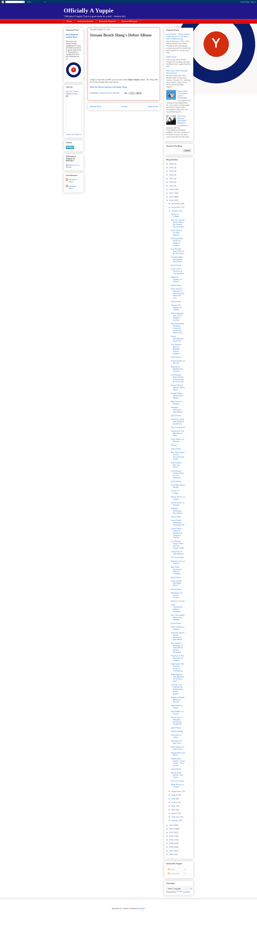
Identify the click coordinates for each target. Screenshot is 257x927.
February (175, 817)
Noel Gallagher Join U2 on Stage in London (177, 316)
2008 (171, 847)
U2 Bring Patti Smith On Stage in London (177, 241)
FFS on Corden (177, 557)
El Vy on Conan (177, 781)
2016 (171, 197)
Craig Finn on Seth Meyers (177, 552)
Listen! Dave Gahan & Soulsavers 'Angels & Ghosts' (176, 533)
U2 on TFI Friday (175, 492)
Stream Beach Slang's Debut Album (178, 387)
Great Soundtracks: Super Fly (177, 338)
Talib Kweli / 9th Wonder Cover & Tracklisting (177, 667)
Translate (186, 892)
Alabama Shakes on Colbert (176, 279)
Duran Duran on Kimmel (178, 504)
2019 (171, 186)
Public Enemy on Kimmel (178, 362)
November (176, 207)
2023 (171, 171)
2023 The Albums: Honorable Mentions (181, 119)
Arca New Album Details (178, 486)
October (175, 211)
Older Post (153, 106)
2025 (171, 164)
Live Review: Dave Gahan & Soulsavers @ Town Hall (177, 378)
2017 (171, 193)
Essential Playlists (107, 21)
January (175, 820)
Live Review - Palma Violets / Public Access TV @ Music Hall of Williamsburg (178, 36)
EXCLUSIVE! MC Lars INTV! (176, 465)
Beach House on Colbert (178, 498)
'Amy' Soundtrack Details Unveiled (177, 608)
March (174, 813)
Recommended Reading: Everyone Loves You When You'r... (177, 328)
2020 (171, 182)
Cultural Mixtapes (130, 21)
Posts (172, 869)
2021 (171, 178)
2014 (171, 825)
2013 (171, 829)
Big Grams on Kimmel (177, 402)
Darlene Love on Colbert (178, 562)
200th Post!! (171, 57)
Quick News (176, 265)
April (173, 810)
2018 (171, 189)
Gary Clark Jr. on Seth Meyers (177, 232)
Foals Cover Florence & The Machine (177, 271)
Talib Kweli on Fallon (176, 706)
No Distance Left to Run (72, 35)
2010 (171, 840)
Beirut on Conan (178, 601)
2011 (171, 836)
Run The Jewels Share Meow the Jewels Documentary (178, 223)
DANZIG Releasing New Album (176, 510)
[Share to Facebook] (137, 93)
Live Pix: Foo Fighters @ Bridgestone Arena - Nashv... (177, 689)
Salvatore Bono (73, 180)
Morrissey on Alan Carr (176, 742)
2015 (171, 200)
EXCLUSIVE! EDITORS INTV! (176, 583)
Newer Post (95, 106)
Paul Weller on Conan (177, 712)
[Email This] (130, 93)
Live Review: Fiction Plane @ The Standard (177, 474)
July (173, 799)
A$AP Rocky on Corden (177, 785)
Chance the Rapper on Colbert (176, 307)
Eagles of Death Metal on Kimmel (177, 699)
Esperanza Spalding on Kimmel (177, 369)
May (173, 806)
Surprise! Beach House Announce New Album (177, 636)
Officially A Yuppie (89, 10)
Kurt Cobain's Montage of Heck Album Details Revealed (177, 647)
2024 (171, 167)
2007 (171, 851)
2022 (171, 175)
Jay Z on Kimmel (178, 427)
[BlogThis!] (132, 93)
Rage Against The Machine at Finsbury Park (177, 677)
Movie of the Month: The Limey (177, 775)
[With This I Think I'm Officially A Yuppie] (74, 132)
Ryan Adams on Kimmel (177, 440)
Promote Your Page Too (73, 134)
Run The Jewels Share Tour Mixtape (178, 617)
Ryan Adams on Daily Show (177, 748)
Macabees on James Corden (176, 595)
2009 (171, 843)
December (176, 203)
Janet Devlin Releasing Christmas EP (177, 522)
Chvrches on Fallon (176, 736)
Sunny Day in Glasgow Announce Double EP (176, 720)
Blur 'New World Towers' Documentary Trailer (177, 455)
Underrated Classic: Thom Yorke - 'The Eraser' (178, 762)
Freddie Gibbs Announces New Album (177, 259)
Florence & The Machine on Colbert (177, 658)
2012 (171, 832)
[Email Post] (125, 93)
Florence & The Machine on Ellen (177, 433)
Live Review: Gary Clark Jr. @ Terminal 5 (178, 251)
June (173, 802)
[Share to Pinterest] (140, 93)
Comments (174, 873)
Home (69, 21)
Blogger (142, 908)
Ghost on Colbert (175, 215)
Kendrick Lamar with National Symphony (177, 421)
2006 (171, 854)
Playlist (174, 445)
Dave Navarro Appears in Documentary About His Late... (177, 293)
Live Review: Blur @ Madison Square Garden (176, 349)
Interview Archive (85, 21)
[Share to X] (135, 93)
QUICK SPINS (177, 731)
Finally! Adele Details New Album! (177, 395)
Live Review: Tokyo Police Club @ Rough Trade (177, 544)
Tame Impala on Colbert (178, 628)
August (174, 795)
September (176, 791)
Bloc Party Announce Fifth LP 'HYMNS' (176, 570)
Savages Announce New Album (176, 409)
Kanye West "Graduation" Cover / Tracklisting (182, 94)
